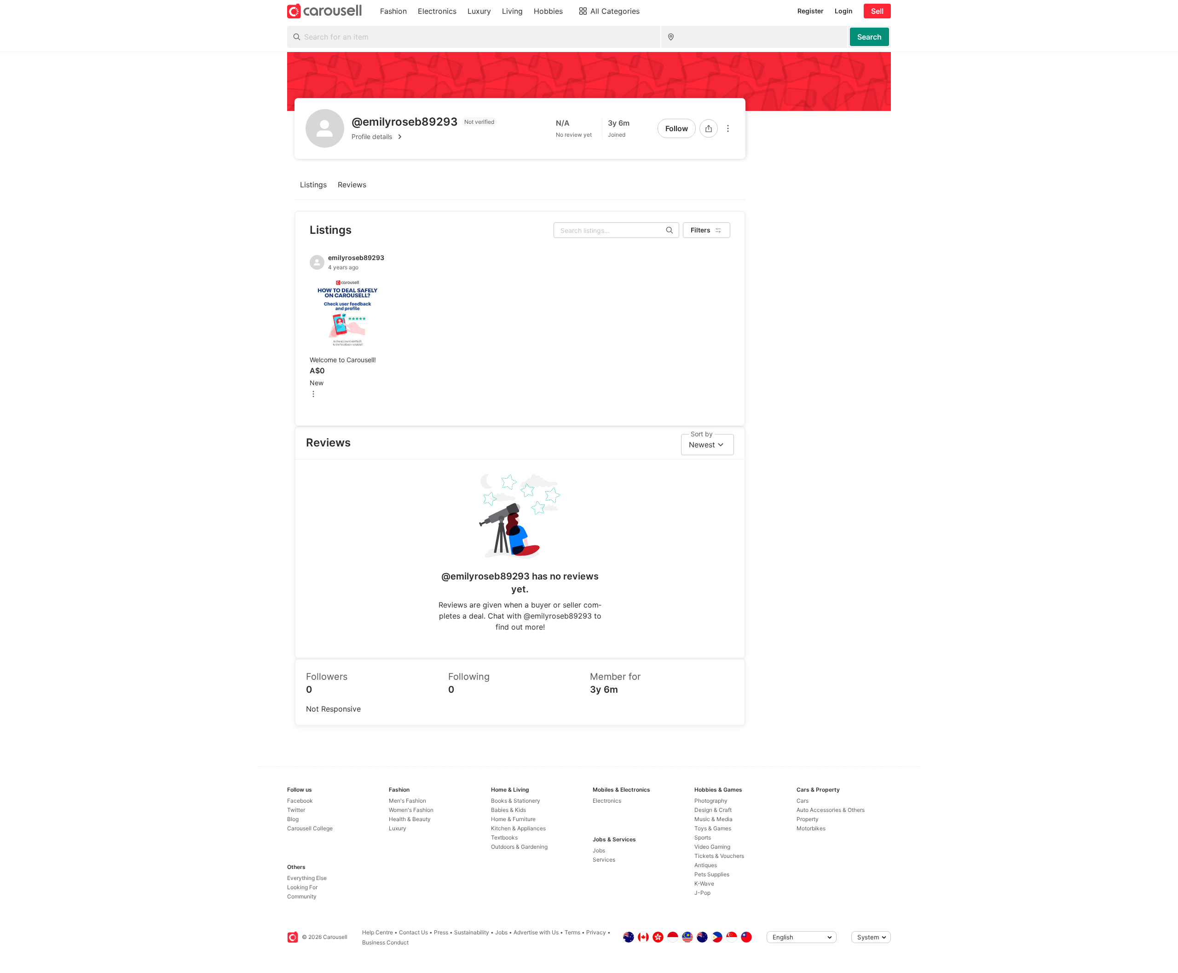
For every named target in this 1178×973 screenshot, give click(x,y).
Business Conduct (385, 942)
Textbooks (504, 837)
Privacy (596, 932)
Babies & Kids (508, 809)
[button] (424, 136)
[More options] (728, 128)
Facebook (300, 800)
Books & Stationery (515, 800)
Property (808, 819)
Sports (702, 837)
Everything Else (307, 878)
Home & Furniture (513, 819)
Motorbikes (811, 828)
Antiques (705, 865)
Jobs (599, 850)
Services (604, 859)
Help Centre (377, 932)
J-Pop (702, 892)
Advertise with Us (536, 932)
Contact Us (413, 932)
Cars (802, 800)
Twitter (296, 809)
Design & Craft (713, 809)
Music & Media (713, 819)
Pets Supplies (711, 874)
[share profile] (708, 128)
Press (441, 932)
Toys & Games (712, 828)
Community (302, 896)
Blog (293, 819)
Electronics (607, 800)
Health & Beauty (410, 819)
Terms (572, 932)
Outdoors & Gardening (519, 846)
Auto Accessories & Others (831, 809)
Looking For (302, 887)
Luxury (397, 828)
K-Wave (704, 883)
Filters (700, 230)
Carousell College (310, 828)
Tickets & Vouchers (719, 855)
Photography (711, 800)
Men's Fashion (407, 800)
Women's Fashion (411, 809)
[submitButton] (869, 37)
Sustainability (471, 932)
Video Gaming (712, 846)
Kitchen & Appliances (518, 828)
